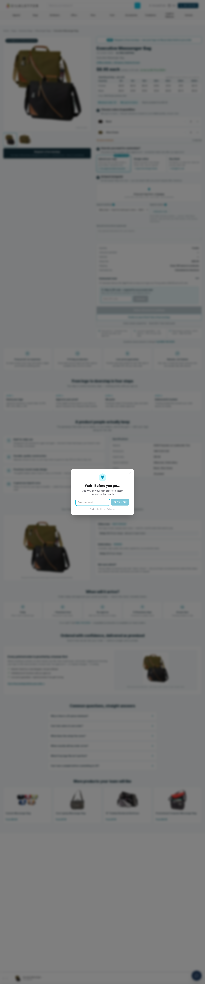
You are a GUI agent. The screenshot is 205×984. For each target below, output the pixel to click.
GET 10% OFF (120, 502)
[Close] (130, 473)
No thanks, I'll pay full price (102, 509)
